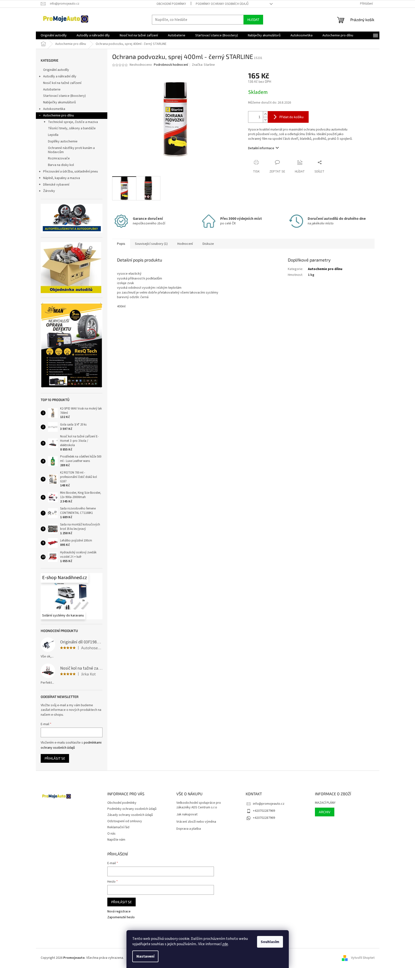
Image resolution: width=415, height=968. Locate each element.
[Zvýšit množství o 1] (265, 114)
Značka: (203, 64)
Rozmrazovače (59, 158)
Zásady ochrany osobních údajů (130, 814)
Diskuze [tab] (208, 243)
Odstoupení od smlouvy (124, 821)
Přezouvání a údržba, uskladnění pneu (70, 171)
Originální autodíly (56, 69)
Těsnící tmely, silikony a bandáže (72, 128)
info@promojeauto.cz (268, 803)
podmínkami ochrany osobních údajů (71, 745)
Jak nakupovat (186, 814)
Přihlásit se (55, 758)
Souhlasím (270, 941)
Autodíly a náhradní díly (59, 76)
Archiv (324, 812)
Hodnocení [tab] (185, 243)
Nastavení (145, 956)
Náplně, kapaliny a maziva (61, 178)
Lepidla (53, 134)
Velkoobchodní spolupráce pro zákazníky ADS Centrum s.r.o (198, 805)
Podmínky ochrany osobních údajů (222, 4)
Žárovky (49, 191)
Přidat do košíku (291, 117)
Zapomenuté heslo (121, 917)
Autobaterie (52, 89)
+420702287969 (264, 810)
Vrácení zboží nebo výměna (196, 822)
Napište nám (116, 839)
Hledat (253, 19)
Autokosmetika (54, 109)
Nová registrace (119, 911)
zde (225, 944)
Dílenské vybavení (56, 184)
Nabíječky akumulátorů (59, 102)
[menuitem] (53, 35)
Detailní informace (261, 148)
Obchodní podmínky (171, 4)
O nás (111, 833)
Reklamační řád (118, 827)
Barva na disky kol (61, 165)
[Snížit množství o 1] (265, 120)
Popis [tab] (121, 243)
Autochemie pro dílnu (58, 115)
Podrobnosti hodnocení (171, 65)
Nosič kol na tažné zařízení (62, 83)
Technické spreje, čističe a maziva (73, 122)
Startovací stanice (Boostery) (64, 95)
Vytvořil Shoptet (363, 957)
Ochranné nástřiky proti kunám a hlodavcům (71, 150)
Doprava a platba (188, 829)
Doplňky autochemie (63, 141)
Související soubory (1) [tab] (151, 243)
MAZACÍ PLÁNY (325, 803)
